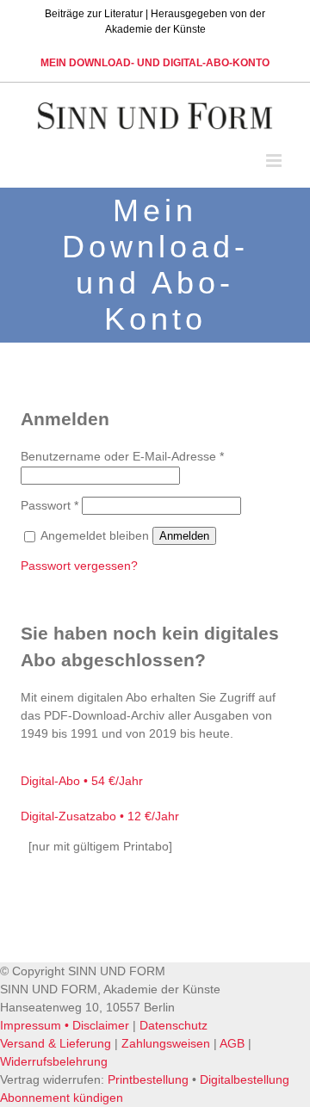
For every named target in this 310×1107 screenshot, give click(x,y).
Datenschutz (174, 1025)
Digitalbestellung (244, 1079)
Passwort (49, 505)
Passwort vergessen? (79, 565)
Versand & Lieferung (55, 1043)
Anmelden (184, 535)
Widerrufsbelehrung (54, 1061)
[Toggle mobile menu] (275, 161)
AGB (232, 1043)
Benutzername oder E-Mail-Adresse (122, 456)
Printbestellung (148, 1079)
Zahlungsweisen (165, 1043)
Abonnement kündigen (61, 1097)
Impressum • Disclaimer (64, 1025)
